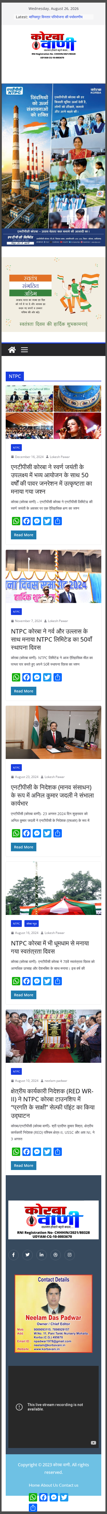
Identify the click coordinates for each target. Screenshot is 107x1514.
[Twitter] (27, 1255)
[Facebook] (13, 1255)
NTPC (16, 447)
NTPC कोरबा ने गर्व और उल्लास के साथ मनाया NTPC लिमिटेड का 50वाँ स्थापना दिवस (51, 639)
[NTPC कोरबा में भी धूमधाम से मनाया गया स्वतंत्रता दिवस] (53, 888)
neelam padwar (56, 1080)
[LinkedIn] (41, 1255)
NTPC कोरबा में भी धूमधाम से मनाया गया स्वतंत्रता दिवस (50, 947)
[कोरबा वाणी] (12, 349)
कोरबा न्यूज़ (31, 923)
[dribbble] (55, 1255)
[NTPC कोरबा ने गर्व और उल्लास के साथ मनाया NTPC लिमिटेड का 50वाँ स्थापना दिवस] (53, 576)
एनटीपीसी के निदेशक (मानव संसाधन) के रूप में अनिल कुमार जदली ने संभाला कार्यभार (52, 795)
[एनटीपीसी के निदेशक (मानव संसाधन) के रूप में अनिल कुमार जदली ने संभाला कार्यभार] (53, 732)
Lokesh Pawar (60, 457)
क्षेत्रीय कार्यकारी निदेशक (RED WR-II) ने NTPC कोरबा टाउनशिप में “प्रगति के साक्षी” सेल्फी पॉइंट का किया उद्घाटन (53, 1103)
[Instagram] (69, 1255)
